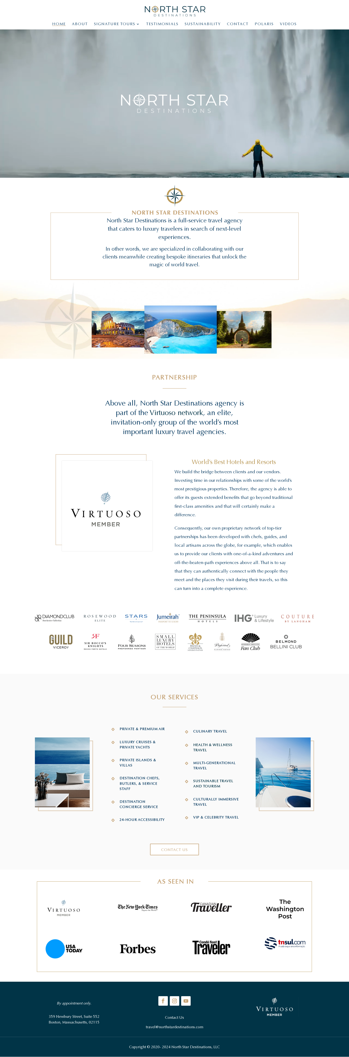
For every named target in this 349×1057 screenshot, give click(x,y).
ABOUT (80, 24)
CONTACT (238, 24)
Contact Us (174, 849)
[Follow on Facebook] (163, 1001)
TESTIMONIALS (162, 24)
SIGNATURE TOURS (114, 24)
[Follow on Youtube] (186, 1001)
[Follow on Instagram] (174, 1001)
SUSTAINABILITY (203, 24)
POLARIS (264, 24)
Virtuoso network (176, 412)
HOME (59, 24)
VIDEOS (288, 24)
